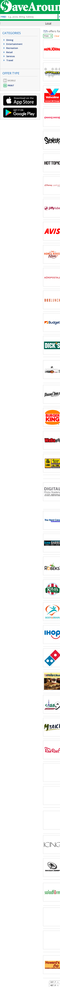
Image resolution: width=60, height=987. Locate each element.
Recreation (12, 48)
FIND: (4, 17)
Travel (9, 60)
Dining (9, 39)
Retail (9, 52)
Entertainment (14, 44)
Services (10, 56)
